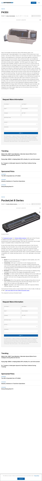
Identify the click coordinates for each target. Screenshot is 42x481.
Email (5, 108)
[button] (2, 3)
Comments (6, 126)
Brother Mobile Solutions (11, 204)
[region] (21, 477)
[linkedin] (19, 19)
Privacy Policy (36, 475)
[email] (24, 19)
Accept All (21, 478)
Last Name (24, 104)
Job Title (24, 113)
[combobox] (21, 124)
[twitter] (21, 19)
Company (6, 113)
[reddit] (23, 19)
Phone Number (25, 108)
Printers (3, 8)
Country (6, 122)
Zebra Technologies (10, 15)
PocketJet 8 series (7, 238)
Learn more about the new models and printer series (17, 290)
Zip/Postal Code (7, 117)
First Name (6, 104)
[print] (40, 19)
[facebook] (17, 19)
